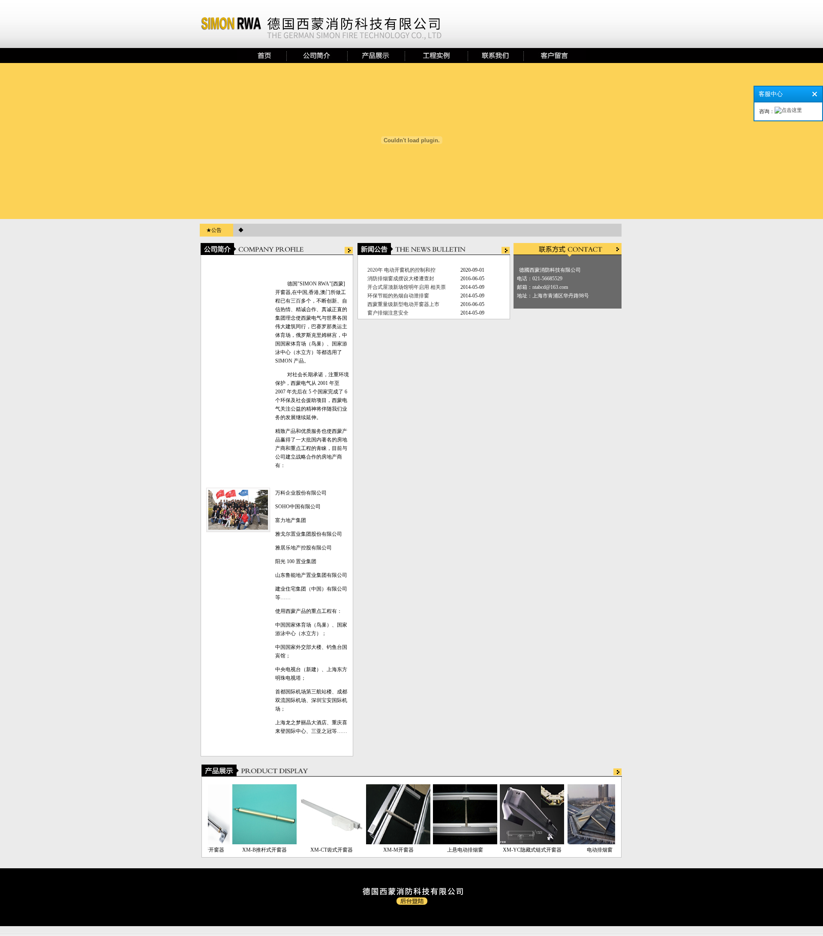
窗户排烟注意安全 (387, 313)
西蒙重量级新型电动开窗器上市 (403, 304)
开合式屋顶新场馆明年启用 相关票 (406, 287)
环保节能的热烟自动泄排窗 (398, 296)
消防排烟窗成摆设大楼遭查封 (400, 279)
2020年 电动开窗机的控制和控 (401, 270)
